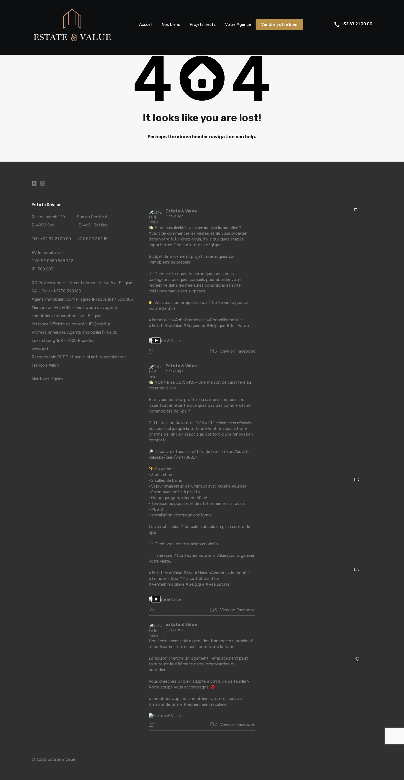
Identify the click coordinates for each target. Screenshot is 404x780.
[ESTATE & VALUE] (73, 40)
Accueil (145, 24)
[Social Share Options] (152, 352)
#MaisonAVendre (211, 572)
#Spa (188, 572)
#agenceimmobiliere (191, 698)
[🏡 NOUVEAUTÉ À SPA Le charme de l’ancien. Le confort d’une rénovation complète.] (319, 337)
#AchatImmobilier (189, 319)
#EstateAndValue (165, 325)
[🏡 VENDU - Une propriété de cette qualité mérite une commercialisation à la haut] (319, 607)
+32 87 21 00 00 (356, 24)
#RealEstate (238, 325)
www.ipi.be (42, 348)
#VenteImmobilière (166, 584)
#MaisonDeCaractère (199, 578)
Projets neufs (203, 24)
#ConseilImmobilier (225, 319)
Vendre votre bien (279, 24)
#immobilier (160, 698)
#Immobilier (160, 319)
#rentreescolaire (226, 698)
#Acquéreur (194, 325)
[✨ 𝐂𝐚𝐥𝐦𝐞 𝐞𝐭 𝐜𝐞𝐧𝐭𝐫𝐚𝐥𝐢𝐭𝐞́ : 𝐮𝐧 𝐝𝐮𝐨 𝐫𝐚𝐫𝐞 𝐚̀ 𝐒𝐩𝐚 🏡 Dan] (319, 697)
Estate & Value (181, 211)
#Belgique (215, 325)
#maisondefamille (165, 704)
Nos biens (171, 24)
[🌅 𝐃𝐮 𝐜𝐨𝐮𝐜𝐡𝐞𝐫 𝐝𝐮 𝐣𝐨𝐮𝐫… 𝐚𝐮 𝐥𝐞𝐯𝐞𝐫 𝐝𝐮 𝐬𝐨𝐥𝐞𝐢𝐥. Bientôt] (319, 517)
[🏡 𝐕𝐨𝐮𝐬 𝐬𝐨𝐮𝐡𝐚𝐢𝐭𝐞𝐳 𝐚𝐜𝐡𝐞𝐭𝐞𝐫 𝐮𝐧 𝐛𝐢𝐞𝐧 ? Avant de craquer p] (319, 247)
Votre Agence (238, 24)
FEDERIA (62, 307)
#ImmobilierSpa (163, 578)
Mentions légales (47, 379)
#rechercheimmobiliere (205, 704)
